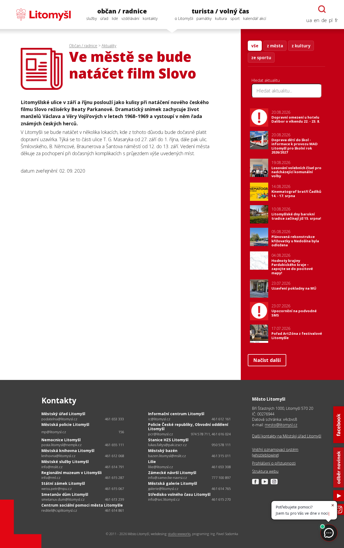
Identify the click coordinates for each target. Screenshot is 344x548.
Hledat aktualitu (266, 80)
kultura (221, 18)
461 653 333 (114, 419)
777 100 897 (221, 477)
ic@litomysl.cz (159, 419)
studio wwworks (179, 534)
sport (235, 18)
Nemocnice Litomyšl (61, 439)
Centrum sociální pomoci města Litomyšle (82, 505)
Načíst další (267, 360)
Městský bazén (162, 450)
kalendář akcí (254, 18)
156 (121, 431)
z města (275, 45)
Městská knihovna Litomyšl (67, 450)
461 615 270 (221, 499)
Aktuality (109, 45)
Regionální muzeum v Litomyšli (71, 472)
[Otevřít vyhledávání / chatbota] (322, 9)
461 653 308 (221, 466)
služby (91, 18)
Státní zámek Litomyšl (63, 483)
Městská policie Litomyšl (65, 424)
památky (204, 18)
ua (309, 20)
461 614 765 (221, 488)
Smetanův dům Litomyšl (64, 494)
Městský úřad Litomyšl (63, 413)
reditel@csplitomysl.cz (59, 510)
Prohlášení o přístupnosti (274, 463)
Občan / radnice (83, 45)
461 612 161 (221, 419)
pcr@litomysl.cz (160, 434)
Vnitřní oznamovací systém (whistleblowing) (275, 452)
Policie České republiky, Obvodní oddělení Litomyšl (188, 426)
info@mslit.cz (52, 467)
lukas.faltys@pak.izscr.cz (167, 445)
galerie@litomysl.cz (163, 489)
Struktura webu (265, 471)
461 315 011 (221, 455)
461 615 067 (114, 488)
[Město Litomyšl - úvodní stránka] (38, 14)
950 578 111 (221, 444)
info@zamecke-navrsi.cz (167, 478)
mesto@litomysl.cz (281, 424)
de (324, 20)
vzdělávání (130, 18)
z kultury (301, 45)
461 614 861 (114, 510)
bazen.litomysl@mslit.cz (167, 456)
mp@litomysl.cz (53, 432)
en (316, 20)
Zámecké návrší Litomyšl (172, 472)
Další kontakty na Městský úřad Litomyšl (286, 436)
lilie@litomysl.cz (160, 467)
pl (331, 20)
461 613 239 (114, 499)
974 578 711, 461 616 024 (211, 434)
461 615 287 (114, 477)
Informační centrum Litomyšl (176, 413)
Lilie (152, 461)
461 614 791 (114, 466)
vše (254, 45)
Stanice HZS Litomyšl (168, 439)
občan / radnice (122, 11)
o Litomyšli (184, 18)
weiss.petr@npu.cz (56, 489)
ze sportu (261, 57)
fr (336, 20)
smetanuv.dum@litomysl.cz (63, 499)
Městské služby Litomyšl (65, 461)
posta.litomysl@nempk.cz (61, 445)
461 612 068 (114, 455)
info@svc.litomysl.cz (164, 499)
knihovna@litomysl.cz (58, 456)
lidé (115, 18)
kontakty (150, 18)
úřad (104, 18)
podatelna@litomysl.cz (59, 419)
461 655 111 (114, 444)
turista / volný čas (220, 11)
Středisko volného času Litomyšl (179, 494)
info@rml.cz (50, 478)
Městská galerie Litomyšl (172, 483)
